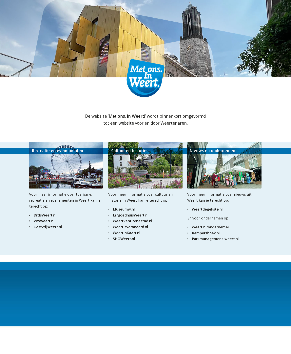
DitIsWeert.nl (45, 215)
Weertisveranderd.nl (130, 226)
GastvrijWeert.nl (48, 226)
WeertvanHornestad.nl (132, 220)
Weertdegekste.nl (207, 209)
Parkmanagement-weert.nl (215, 238)
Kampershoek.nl (206, 233)
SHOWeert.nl (124, 238)
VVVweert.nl (44, 220)
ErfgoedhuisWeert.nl (130, 215)
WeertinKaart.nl (126, 232)
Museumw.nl (124, 209)
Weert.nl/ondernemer (210, 227)
